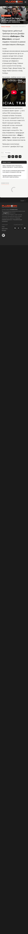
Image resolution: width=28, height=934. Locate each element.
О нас (3, 226)
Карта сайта (5, 228)
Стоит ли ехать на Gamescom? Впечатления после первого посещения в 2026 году (13, 171)
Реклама (4, 230)
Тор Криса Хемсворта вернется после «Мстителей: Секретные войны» (11, 176)
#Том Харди (8, 152)
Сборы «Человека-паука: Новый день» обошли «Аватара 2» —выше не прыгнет (12, 166)
